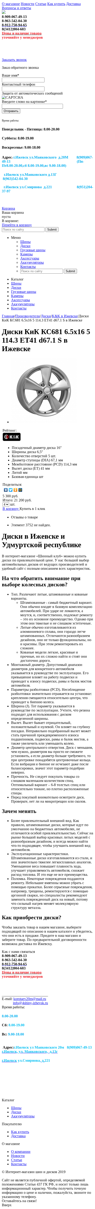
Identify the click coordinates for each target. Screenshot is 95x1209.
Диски (25, 246)
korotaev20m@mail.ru (29, 999)
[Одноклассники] (15, 490)
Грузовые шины (32, 250)
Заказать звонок (14, 60)
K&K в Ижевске (65, 316)
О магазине (11, 4)
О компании (20, 1152)
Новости (27, 4)
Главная (8, 316)
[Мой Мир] (20, 490)
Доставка (73, 4)
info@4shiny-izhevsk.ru (30, 1003)
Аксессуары (29, 258)
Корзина (8, 208)
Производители (27, 316)
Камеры (26, 254)
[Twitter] (10, 490)
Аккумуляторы (32, 262)
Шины (25, 242)
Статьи (40, 4)
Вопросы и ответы (16, 8)
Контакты (28, 267)
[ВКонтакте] (5, 490)
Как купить (56, 4)
